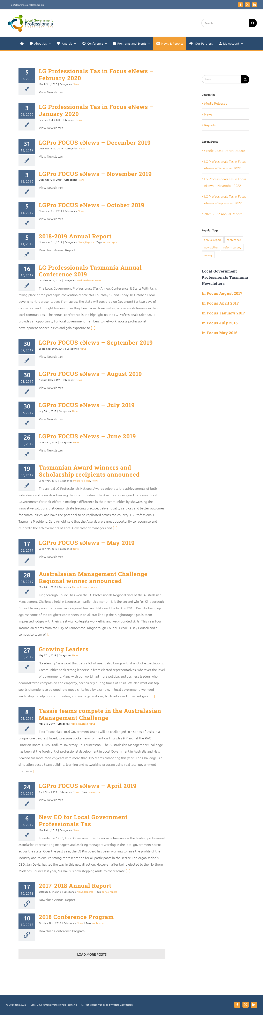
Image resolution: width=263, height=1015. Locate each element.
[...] (92, 327)
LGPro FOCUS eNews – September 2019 (96, 342)
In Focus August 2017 (222, 293)
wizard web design (122, 1004)
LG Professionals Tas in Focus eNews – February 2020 (96, 74)
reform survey (232, 247)
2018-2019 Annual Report (75, 236)
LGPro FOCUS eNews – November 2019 (95, 174)
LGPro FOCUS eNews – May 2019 (87, 542)
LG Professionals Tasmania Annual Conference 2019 (90, 271)
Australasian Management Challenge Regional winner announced (93, 577)
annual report (110, 242)
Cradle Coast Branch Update (224, 150)
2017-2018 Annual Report (75, 885)
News (76, 84)
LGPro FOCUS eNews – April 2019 (88, 786)
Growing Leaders (64, 649)
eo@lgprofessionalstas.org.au (27, 4)
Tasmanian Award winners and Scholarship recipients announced (89, 471)
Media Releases (85, 280)
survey (208, 255)
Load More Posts (92, 954)
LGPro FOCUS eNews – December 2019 (95, 142)
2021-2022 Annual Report (223, 213)
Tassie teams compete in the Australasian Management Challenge (100, 714)
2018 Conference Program (76, 917)
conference (98, 923)
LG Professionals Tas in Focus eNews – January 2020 (96, 110)
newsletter (94, 791)
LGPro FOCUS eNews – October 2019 (91, 205)
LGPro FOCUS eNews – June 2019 (87, 436)
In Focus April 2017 (220, 303)
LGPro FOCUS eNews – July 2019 (87, 405)
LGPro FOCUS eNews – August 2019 (90, 374)
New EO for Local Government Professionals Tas (83, 820)
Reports (89, 242)
